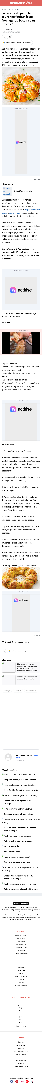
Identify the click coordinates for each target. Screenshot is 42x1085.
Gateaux (21, 1014)
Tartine (21, 1023)
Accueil (4, 9)
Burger (21, 1008)
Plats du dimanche (21, 976)
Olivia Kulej (8, 29)
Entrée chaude (31, 690)
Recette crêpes (21, 1026)
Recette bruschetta (21, 948)
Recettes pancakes (21, 986)
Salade (21, 1020)
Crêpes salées (21, 942)
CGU (21, 1057)
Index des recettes (21, 936)
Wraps (21, 973)
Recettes (16, 9)
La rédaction (21, 1048)
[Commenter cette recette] (9, 37)
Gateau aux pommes (21, 954)
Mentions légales (21, 1054)
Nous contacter (21, 1045)
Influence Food (21, 1060)
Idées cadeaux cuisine (21, 1066)
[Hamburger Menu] (5, 3)
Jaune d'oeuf (21, 970)
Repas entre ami (21, 945)
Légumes (18, 690)
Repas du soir (21, 939)
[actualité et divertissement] (21, 904)
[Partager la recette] (4, 37)
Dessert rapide (21, 951)
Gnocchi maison (21, 967)
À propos (21, 1042)
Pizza (21, 1011)
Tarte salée (21, 979)
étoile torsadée (16, 213)
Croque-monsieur (21, 1005)
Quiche (21, 1017)
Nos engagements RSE (21, 1051)
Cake (21, 1002)
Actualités (21, 1063)
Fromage (7, 690)
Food (9, 9)
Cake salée (21, 983)
